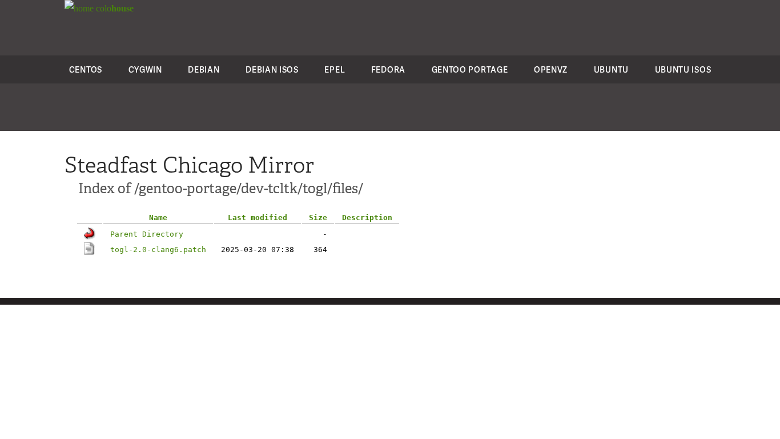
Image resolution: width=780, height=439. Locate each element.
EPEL (334, 69)
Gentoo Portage (470, 69)
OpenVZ (551, 69)
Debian (203, 69)
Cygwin (145, 69)
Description (367, 217)
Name (158, 217)
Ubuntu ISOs (683, 69)
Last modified (257, 217)
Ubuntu (611, 69)
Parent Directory (146, 234)
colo (114, 8)
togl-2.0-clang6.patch (158, 249)
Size (318, 217)
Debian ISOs (272, 69)
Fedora (388, 69)
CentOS (85, 69)
